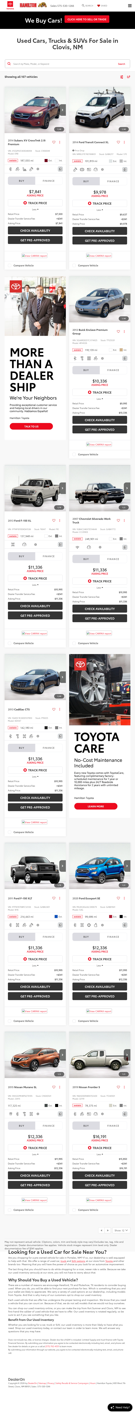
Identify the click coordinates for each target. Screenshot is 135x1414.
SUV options (78, 1261)
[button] (62, 110)
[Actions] (60, 142)
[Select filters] (122, 76)
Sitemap (42, 1383)
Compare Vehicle (24, 265)
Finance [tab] (49, 180)
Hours (92, 1383)
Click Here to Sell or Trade (87, 19)
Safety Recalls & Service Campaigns (72, 1383)
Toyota (109, 1261)
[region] (35, 218)
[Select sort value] (127, 77)
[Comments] (60, 169)
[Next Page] (108, 1230)
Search (121, 63)
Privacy (51, 1383)
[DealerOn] (16, 1379)
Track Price (37, 203)
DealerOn (32, 1383)
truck (64, 1261)
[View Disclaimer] (38, 168)
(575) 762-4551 (52, 1346)
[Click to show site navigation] (129, 6)
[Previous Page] (101, 1230)
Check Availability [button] (35, 230)
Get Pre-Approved (35, 240)
